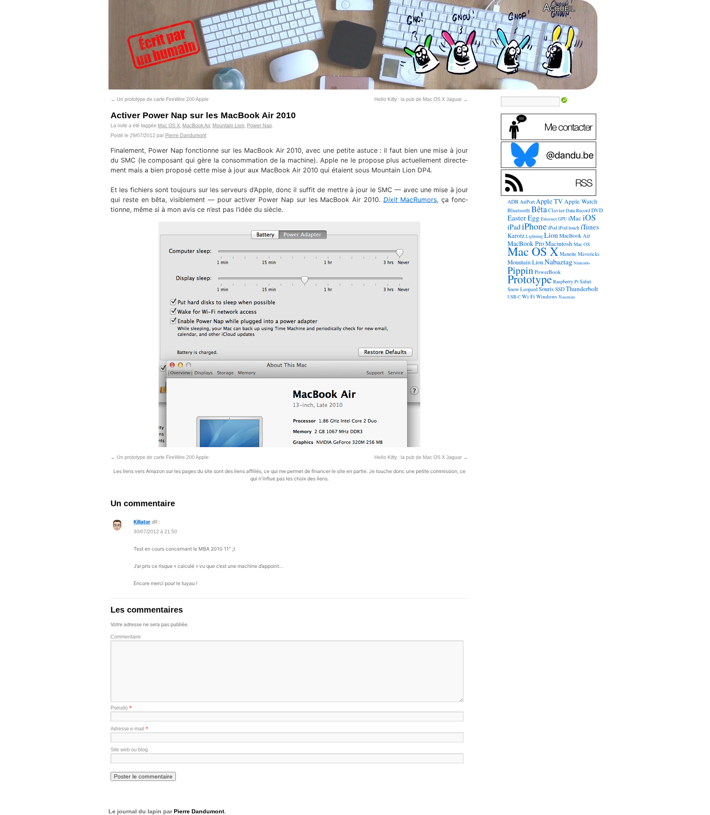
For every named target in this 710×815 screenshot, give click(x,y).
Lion (551, 235)
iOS (589, 217)
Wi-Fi (528, 296)
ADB (513, 201)
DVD (597, 210)
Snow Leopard (522, 289)
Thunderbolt (582, 288)
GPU (562, 219)
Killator (142, 522)
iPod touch (568, 227)
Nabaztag (558, 261)
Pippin (520, 270)
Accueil (559, 7)
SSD (560, 289)
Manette (568, 253)
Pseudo (119, 708)
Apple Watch (580, 201)
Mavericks (588, 253)
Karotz (516, 235)
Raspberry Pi (566, 281)
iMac (574, 218)
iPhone (534, 226)
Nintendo (582, 263)
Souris (546, 289)
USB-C (514, 297)
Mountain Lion (228, 126)
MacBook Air (196, 126)
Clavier (556, 210)
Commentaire (126, 637)
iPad (514, 227)
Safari (585, 281)
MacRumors (410, 199)
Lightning (534, 236)
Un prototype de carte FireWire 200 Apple (160, 99)
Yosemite (566, 297)
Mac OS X (169, 126)
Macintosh (558, 243)
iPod (552, 227)
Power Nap (259, 126)
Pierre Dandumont (185, 135)
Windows (546, 296)
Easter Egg (523, 218)
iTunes (590, 227)
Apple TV (549, 201)
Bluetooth (518, 210)
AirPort (527, 201)
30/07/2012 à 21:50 (155, 532)
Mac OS (582, 244)
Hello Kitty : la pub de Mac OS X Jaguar (421, 99)
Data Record (578, 210)
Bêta (539, 209)
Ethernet (549, 219)
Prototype (529, 279)
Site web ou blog (129, 750)
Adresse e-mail (127, 729)
